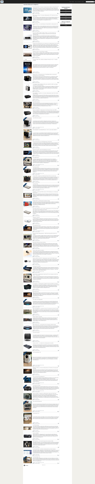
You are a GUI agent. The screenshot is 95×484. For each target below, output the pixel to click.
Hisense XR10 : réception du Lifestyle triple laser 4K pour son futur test (44, 175)
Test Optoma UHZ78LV (36, 385)
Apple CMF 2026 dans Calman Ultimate (39, 242)
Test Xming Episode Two (37, 352)
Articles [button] (73, 1)
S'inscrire (82, 1)
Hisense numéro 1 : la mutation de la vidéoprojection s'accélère (43, 343)
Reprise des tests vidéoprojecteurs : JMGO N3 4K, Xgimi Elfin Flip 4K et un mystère (45, 234)
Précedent (26, 465)
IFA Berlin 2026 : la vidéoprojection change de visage (41, 200)
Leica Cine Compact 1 (36, 332)
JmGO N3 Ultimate (36, 425)
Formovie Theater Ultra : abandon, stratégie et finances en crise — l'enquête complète (45, 60)
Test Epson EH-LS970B (36, 266)
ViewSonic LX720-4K (36, 217)
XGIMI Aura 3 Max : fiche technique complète (40, 51)
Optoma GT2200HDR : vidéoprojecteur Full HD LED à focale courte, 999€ (44, 109)
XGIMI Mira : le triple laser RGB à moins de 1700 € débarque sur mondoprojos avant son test (45, 192)
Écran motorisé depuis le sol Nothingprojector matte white (42, 141)
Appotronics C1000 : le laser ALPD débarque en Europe (42, 149)
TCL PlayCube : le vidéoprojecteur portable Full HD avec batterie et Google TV (45, 283)
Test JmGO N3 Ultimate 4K (37, 401)
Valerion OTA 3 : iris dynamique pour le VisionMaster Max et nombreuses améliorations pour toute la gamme (45, 75)
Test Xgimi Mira (35, 183)
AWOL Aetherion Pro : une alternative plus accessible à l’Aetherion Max (44, 324)
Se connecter (79, 1)
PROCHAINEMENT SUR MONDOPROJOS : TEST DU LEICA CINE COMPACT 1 (45, 129)
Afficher (66, 25)
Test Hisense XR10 (36, 167)
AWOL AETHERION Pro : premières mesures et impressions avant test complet (45, 308)
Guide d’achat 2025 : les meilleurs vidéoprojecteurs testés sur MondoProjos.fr (45, 7)
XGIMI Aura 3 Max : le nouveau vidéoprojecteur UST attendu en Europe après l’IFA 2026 (45, 368)
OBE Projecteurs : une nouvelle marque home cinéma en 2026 (43, 441)
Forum (76, 1)
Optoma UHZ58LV (36, 433)
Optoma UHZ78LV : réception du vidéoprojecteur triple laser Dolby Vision (44, 393)
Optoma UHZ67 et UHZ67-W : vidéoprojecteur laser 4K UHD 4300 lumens (45, 258)
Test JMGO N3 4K (36, 157)
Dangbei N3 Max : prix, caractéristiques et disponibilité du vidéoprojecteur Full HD (45, 24)
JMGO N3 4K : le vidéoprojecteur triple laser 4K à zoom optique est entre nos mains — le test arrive (45, 275)
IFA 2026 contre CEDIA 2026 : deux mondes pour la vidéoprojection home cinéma (46, 43)
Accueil (70, 1)
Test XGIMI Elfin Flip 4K (36, 225)
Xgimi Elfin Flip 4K (36, 291)
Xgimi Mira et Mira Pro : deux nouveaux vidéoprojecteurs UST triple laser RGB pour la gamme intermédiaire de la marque (45, 209)
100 (65, 16)
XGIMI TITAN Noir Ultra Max (37, 316)
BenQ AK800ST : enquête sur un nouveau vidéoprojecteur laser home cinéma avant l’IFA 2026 (45, 93)
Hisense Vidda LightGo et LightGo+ (38, 250)
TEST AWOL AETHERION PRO (37, 299)
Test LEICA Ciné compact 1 (37, 117)
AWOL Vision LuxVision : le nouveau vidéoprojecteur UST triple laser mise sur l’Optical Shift (45, 16)
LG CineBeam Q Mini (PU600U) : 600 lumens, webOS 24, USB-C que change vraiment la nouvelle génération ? (45, 85)
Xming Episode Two (36, 413)
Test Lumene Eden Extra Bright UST (39, 376)
